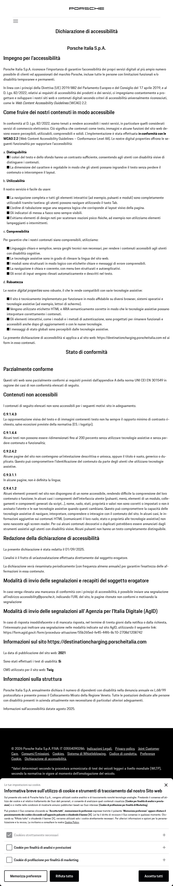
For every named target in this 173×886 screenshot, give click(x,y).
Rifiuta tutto (64, 876)
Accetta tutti (154, 876)
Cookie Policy (72, 822)
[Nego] (166, 785)
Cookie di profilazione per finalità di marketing (46, 860)
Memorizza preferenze (25, 876)
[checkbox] (9, 835)
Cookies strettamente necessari (36, 835)
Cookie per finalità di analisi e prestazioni (42, 847)
